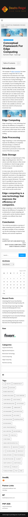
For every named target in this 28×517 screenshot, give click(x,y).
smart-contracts (7, 463)
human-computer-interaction (10, 443)
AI (3, 383)
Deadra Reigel (9, 55)
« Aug (3, 293)
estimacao (5, 508)
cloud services (7, 399)
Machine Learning (7, 362)
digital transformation (9, 427)
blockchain (12, 387)
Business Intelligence (8, 395)
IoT (4, 451)
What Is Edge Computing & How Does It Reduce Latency (15, 244)
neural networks (7, 455)
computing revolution (8, 403)
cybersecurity (17, 407)
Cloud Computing (7, 356)
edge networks (17, 431)
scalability (18, 459)
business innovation (8, 391)
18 (7, 284)
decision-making (7, 423)
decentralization (18, 419)
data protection (18, 411)
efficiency (5, 435)
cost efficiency (20, 403)
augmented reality (17, 383)
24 (4, 288)
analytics (8, 383)
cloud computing (20, 395)
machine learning (11, 451)
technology (15, 467)
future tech (13, 435)
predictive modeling (19, 455)
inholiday (4, 490)
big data (5, 387)
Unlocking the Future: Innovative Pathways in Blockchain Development (13, 317)
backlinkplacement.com (8, 497)
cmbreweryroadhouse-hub (9, 488)
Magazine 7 (15, 514)
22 (20, 284)
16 (24, 281)
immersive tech (6, 447)
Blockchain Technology (8, 353)
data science (16, 415)
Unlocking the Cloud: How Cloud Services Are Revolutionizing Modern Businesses (13, 312)
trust (16, 470)
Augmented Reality (7, 347)
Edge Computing (8, 40)
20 (14, 284)
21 (17, 284)
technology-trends (8, 470)
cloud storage (16, 399)
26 (10, 288)
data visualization (7, 419)
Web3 (21, 470)
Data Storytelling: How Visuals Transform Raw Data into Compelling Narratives (13, 321)
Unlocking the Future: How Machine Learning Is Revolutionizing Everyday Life (13, 302)
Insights (22, 447)
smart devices (17, 463)
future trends (6, 439)
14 (17, 281)
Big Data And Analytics (8, 350)
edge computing (15, 71)
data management (7, 411)
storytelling (6, 467)
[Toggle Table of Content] (17, 63)
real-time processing (8, 459)
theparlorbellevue (7, 506)
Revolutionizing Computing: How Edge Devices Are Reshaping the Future (12, 307)
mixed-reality (20, 451)
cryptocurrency (7, 407)
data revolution (7, 415)
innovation (15, 447)
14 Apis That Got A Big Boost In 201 (13, 240)
